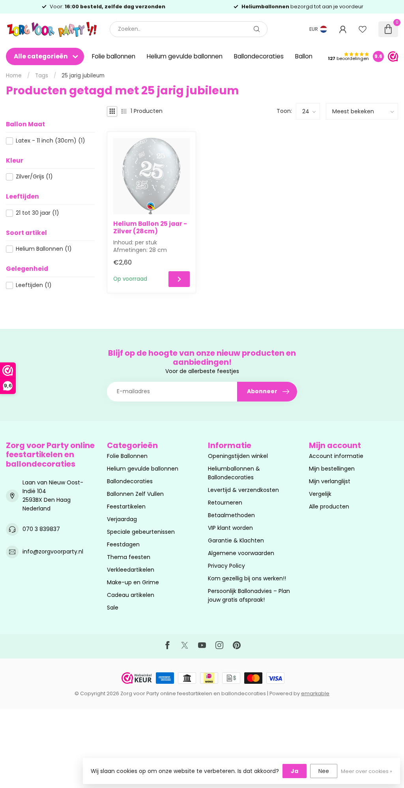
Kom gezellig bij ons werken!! (247, 578)
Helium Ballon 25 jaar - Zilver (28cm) (150, 227)
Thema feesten (128, 557)
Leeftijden (34, 285)
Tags (41, 75)
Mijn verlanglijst (329, 481)
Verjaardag (122, 519)
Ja (294, 771)
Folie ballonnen (113, 56)
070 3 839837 (41, 529)
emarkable (315, 693)
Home (14, 75)
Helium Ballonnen (44, 249)
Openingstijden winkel (238, 456)
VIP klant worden (230, 528)
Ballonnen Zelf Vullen (135, 494)
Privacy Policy (226, 566)
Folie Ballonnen (127, 456)
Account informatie (336, 456)
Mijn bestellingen (332, 469)
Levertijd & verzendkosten (243, 490)
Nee (323, 771)
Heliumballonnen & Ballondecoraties (234, 473)
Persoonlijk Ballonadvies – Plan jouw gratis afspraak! (249, 595)
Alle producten (329, 506)
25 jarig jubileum (83, 75)
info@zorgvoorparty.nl (52, 551)
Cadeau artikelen (130, 595)
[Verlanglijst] (363, 29)
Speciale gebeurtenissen (141, 532)
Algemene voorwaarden (241, 553)
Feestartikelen (126, 506)
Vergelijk (320, 494)
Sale (112, 608)
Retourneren (225, 503)
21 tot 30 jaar (37, 213)
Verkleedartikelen (130, 570)
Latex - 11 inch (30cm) (50, 141)
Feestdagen (123, 544)
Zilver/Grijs (34, 177)
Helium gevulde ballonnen (185, 56)
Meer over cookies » (366, 771)
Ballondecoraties (259, 56)
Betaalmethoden (231, 515)
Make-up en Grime (133, 582)
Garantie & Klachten (236, 540)
